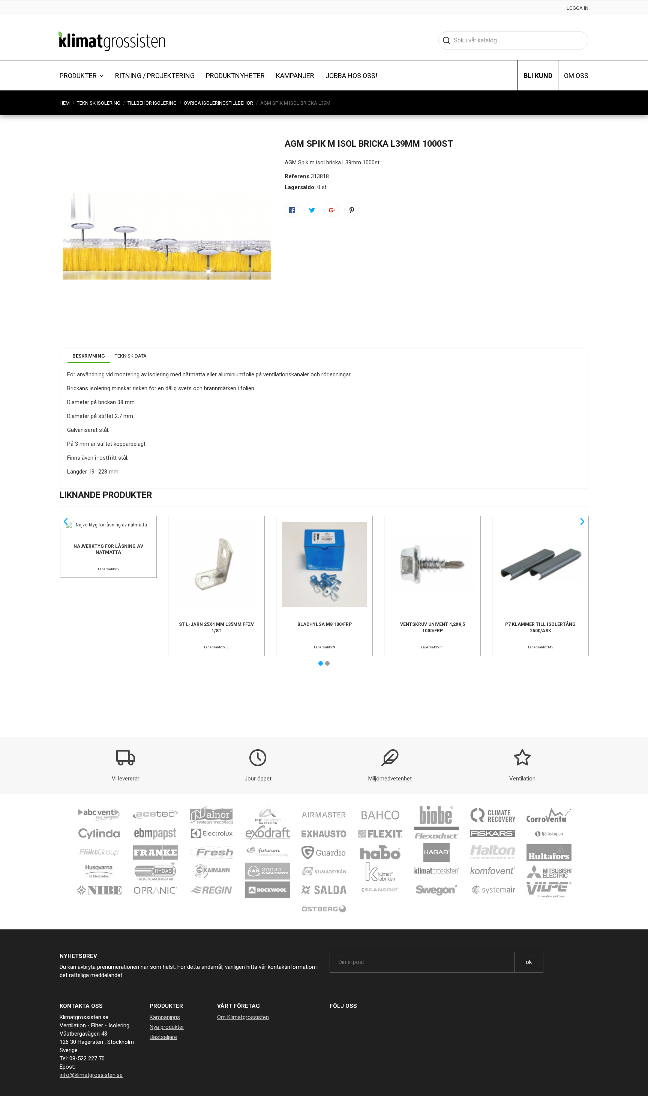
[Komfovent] (492, 870)
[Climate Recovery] (492, 814)
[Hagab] (436, 852)
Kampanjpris (165, 1017)
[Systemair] (492, 889)
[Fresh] (211, 852)
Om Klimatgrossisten (243, 1017)
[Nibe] (99, 889)
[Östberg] (324, 908)
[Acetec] (155, 814)
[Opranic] (155, 889)
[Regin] (211, 889)
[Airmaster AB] (324, 814)
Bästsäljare (163, 1037)
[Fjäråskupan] (549, 833)
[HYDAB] (155, 870)
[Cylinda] (99, 833)
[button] (82, 75)
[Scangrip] (380, 889)
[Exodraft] (267, 833)
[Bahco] (380, 814)
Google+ (331, 210)
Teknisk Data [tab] (131, 356)
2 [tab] (327, 663)
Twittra (311, 210)
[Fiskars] (492, 833)
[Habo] (380, 852)
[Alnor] (211, 814)
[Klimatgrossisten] (436, 870)
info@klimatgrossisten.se (91, 1075)
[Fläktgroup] (99, 852)
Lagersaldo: (300, 187)
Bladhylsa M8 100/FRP (324, 624)
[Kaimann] (211, 870)
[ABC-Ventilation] (99, 814)
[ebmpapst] (155, 833)
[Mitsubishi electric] (549, 870)
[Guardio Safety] (324, 852)
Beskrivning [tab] (88, 356)
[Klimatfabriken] (380, 870)
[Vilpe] (549, 889)
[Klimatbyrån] (324, 870)
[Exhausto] (324, 833)
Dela (292, 210)
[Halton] (492, 852)
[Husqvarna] (99, 870)
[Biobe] (436, 814)
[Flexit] (380, 833)
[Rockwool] (267, 889)
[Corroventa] (549, 814)
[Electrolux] (211, 833)
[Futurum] (267, 852)
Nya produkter (167, 1027)
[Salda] (324, 889)
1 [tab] (320, 663)
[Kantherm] (267, 870)
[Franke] (155, 852)
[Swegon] (436, 889)
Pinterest (351, 210)
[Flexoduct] (436, 833)
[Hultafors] (549, 852)
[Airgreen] (267, 814)
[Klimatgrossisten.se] (112, 40)
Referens (297, 176)
